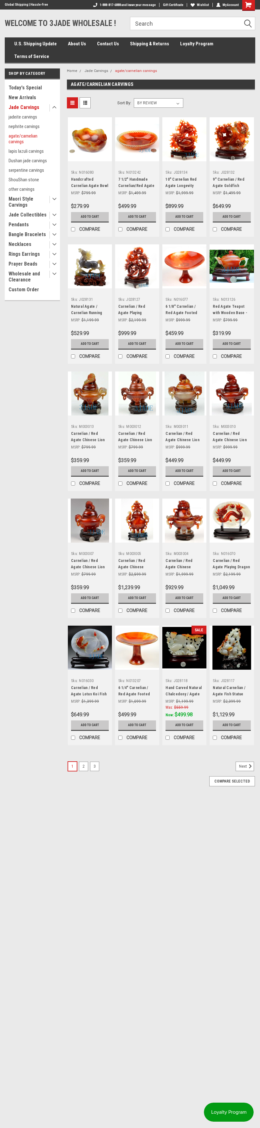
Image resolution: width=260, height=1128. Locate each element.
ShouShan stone (24, 180)
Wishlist (203, 5)
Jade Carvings (24, 107)
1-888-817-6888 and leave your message (128, 5)
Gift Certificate (173, 5)
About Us (77, 44)
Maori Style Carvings (21, 202)
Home (72, 71)
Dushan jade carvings (28, 161)
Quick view (90, 156)
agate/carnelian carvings (23, 139)
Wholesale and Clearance (24, 277)
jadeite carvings (23, 117)
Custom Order (24, 290)
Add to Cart (90, 216)
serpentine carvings (26, 170)
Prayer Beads (23, 264)
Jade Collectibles (28, 215)
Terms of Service (31, 56)
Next (243, 766)
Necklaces (20, 244)
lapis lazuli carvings (26, 151)
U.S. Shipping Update (35, 44)
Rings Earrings (24, 254)
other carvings (22, 189)
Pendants (19, 225)
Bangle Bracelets (27, 234)
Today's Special (25, 88)
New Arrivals (22, 97)
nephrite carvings (24, 126)
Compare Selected (232, 781)
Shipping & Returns (149, 44)
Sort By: (124, 102)
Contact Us (108, 44)
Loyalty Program (196, 44)
